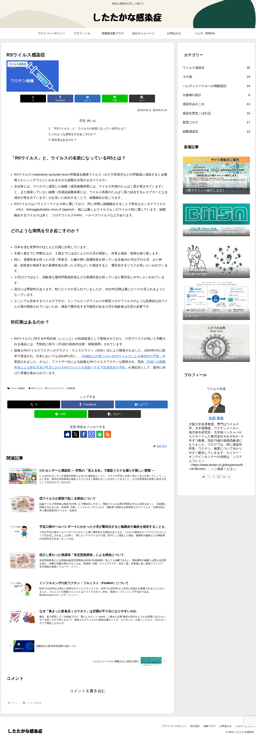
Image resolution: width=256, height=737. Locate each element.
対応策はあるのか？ (64, 139)
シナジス (65, 338)
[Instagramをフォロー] (91, 434)
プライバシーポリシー (174, 726)
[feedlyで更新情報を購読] (99, 434)
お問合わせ (225, 726)
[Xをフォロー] (75, 434)
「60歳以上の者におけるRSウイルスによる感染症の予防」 (120, 356)
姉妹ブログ (210, 726)
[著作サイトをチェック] (67, 434)
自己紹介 (195, 726)
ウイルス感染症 (17, 388)
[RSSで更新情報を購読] (107, 434)
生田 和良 (216, 418)
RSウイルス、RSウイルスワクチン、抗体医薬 (53, 388)
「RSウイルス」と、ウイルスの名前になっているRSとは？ (89, 128)
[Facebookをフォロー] (83, 434)
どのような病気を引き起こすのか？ (74, 134)
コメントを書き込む (87, 691)
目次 (82, 120)
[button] (142, 98)
